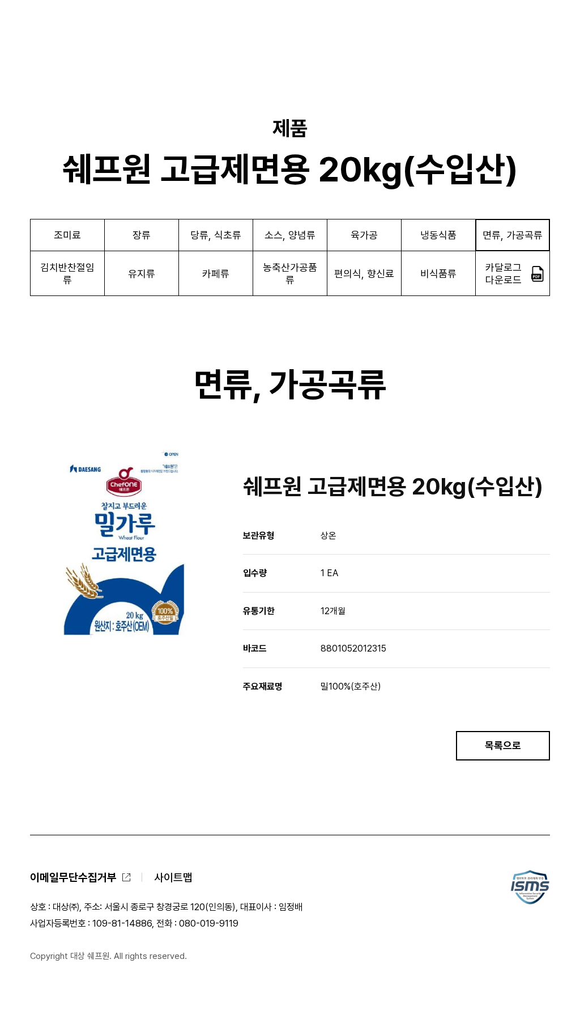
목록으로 (503, 745)
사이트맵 (173, 877)
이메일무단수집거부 (73, 877)
